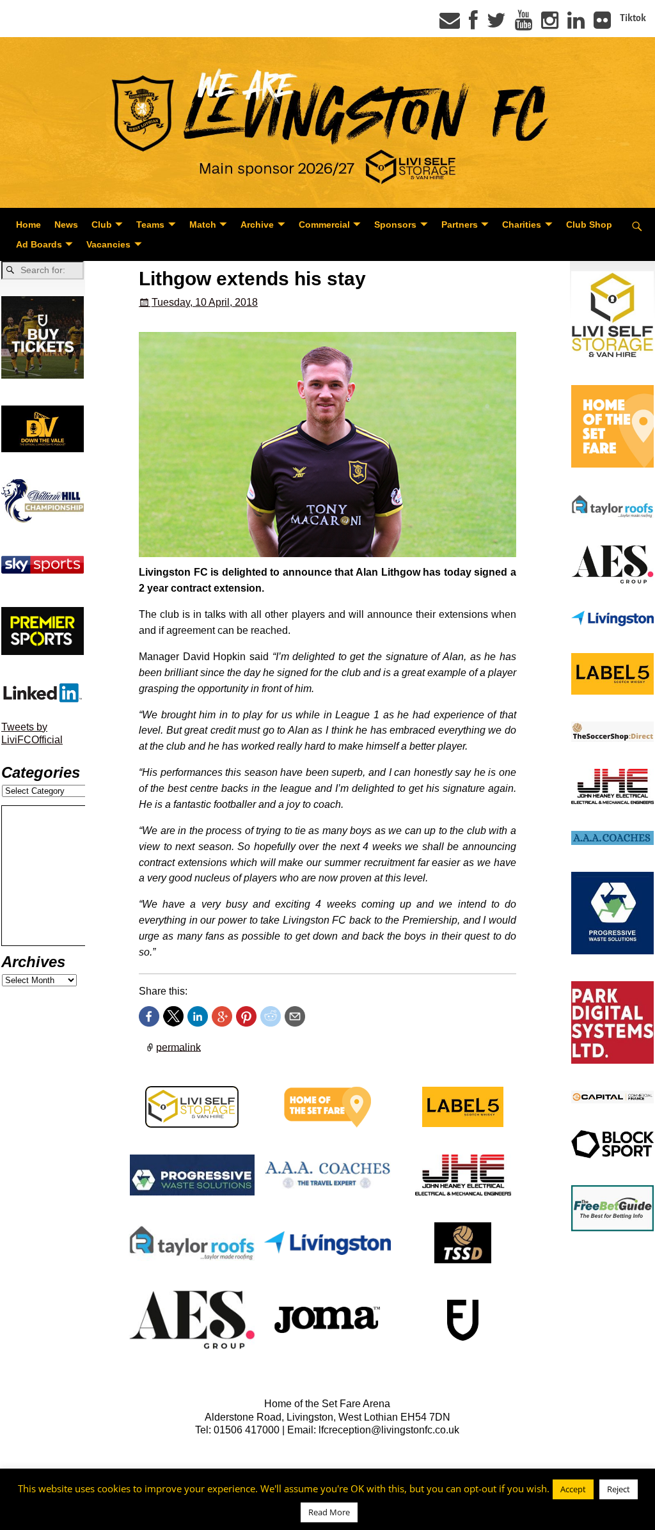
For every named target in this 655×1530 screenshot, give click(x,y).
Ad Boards (39, 244)
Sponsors (395, 224)
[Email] (449, 24)
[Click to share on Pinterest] (246, 1016)
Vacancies (108, 244)
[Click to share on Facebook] (149, 1016)
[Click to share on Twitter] (173, 1016)
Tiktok (633, 18)
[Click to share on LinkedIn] (197, 1016)
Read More (329, 1512)
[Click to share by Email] (295, 1016)
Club (101, 224)
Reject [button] (618, 1489)
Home (28, 224)
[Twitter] (496, 24)
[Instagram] (549, 24)
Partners (459, 224)
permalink (178, 1046)
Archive (257, 224)
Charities (521, 224)
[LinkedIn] (576, 24)
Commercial (324, 224)
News (66, 224)
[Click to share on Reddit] (270, 1016)
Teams (150, 224)
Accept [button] (573, 1489)
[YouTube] (523, 24)
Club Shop (589, 224)
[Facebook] (473, 24)
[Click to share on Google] (222, 1016)
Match (202, 224)
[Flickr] (602, 24)
